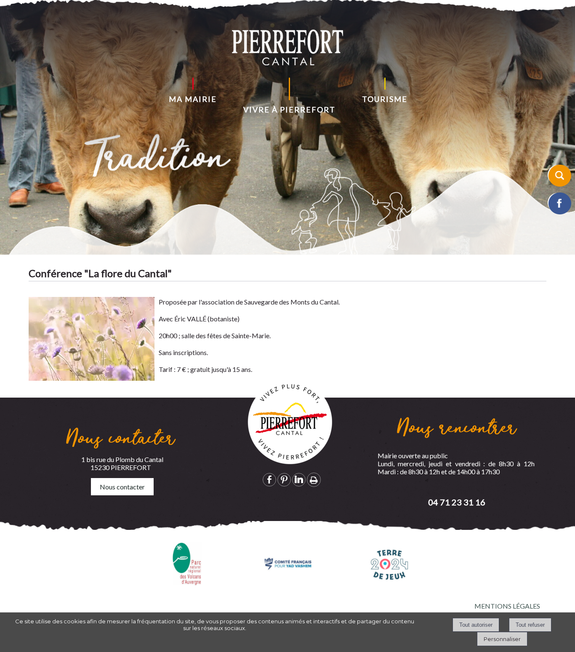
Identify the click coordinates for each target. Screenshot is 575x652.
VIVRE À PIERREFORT (289, 109)
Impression (314, 480)
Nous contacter (122, 487)
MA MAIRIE (193, 99)
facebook (269, 479)
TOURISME (384, 99)
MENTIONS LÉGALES (507, 606)
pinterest (284, 479)
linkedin (299, 479)
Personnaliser (502, 639)
